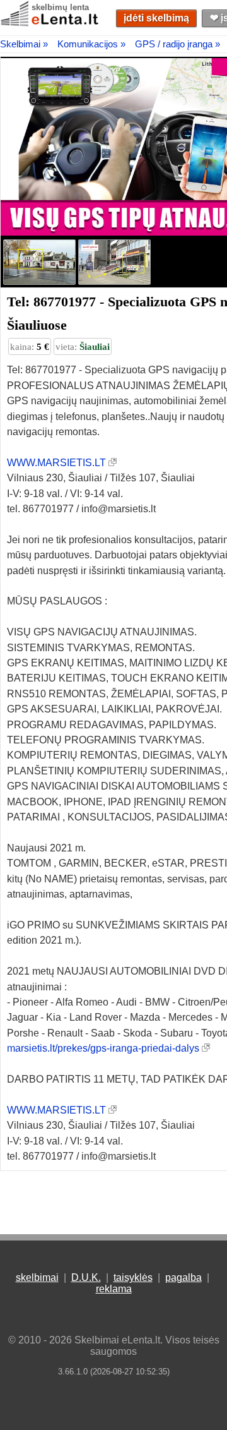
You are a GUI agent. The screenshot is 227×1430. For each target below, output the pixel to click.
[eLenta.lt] (50, 23)
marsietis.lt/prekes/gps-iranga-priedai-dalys (103, 1048)
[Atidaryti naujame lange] (112, 462)
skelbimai (37, 1277)
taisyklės (133, 1277)
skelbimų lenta (60, 7)
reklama (114, 1288)
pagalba (183, 1277)
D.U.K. (86, 1277)
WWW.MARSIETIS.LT (56, 462)
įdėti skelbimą (156, 18)
